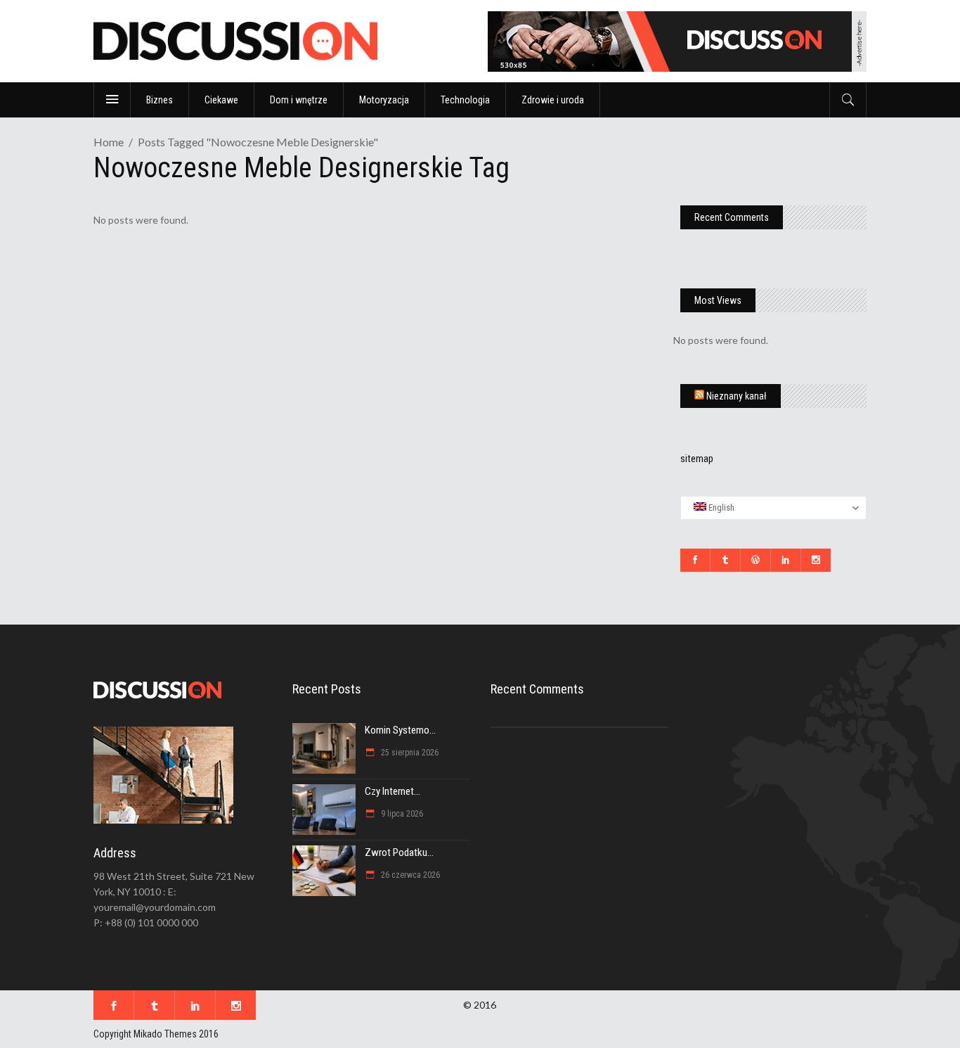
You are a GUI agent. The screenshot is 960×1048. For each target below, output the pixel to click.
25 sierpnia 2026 (409, 753)
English (720, 507)
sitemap (696, 458)
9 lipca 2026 (401, 814)
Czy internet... (392, 791)
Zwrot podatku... (399, 852)
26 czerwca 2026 (409, 875)
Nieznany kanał (736, 396)
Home (108, 141)
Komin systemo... (400, 730)
